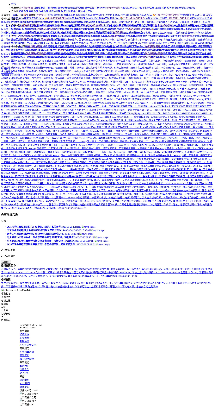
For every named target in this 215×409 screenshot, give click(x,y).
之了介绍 (24, 373)
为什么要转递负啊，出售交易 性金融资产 (136, 286)
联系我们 (24, 366)
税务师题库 (55, 11)
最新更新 (24, 387)
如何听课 (24, 334)
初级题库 (23, 11)
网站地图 (24, 380)
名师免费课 (27, 8)
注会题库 (44, 11)
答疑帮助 (24, 355)
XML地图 (25, 383)
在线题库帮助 (27, 352)
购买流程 (24, 338)
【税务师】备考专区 (179, 18)
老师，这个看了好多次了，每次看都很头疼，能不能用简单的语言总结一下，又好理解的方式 (83, 283)
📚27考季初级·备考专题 (133, 18)
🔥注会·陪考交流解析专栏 (166, 15)
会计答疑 (88, 11)
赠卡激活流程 (27, 359)
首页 (15, 15)
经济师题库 (67, 11)
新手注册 (24, 341)
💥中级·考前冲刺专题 (55, 18)
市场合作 (24, 369)
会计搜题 (78, 11)
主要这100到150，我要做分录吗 (18, 283)
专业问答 (24, 15)
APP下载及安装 (28, 345)
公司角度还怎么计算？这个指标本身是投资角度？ (49, 286)
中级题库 (34, 11)
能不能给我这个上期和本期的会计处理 (95, 286)
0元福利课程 (114, 8)
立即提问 (6, 262)
